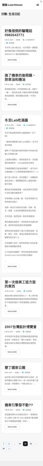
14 (20, 444)
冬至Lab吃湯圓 (16, 120)
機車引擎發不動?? (19, 405)
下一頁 (9, 448)
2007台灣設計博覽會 (21, 327)
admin (18, 40)
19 (3, 448)
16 (31, 444)
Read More (12, 60)
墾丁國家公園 (15, 367)
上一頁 (3, 443)
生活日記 (11, 43)
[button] (41, 2)
